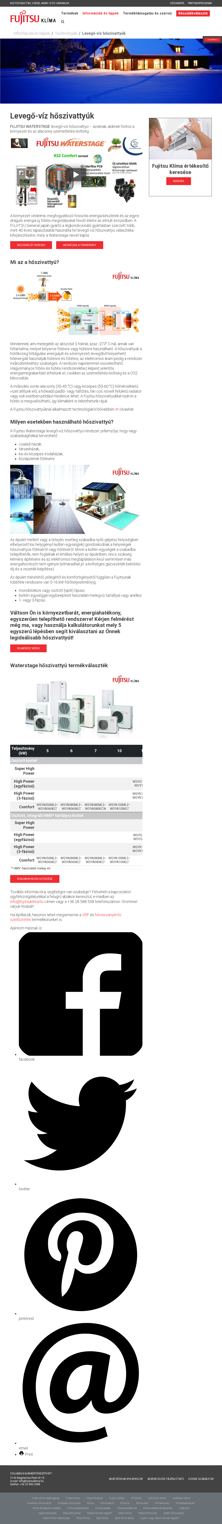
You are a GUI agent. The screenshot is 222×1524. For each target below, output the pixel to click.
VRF (85, 914)
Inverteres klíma (181, 1498)
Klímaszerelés (103, 1508)
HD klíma (136, 1498)
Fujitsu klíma (116, 1498)
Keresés (178, 181)
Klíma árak (142, 1503)
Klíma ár (125, 1503)
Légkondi (184, 1508)
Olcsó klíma (83, 1518)
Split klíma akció (124, 1518)
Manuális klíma (72, 1513)
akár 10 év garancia (55, 3)
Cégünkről (177, 3)
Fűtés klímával (94, 1498)
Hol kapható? (203, 39)
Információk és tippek (101, 13)
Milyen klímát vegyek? (99, 1513)
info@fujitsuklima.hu (27, 901)
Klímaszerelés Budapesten (158, 1508)
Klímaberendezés (185, 1503)
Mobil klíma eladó (174, 1513)
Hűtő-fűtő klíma (157, 1498)
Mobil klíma (125, 1513)
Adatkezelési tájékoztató (165, 1478)
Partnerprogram (200, 3)
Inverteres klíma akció (39, 1503)
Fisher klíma (73, 1498)
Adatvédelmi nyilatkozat (126, 1478)
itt (117, 409)
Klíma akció (107, 1503)
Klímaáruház (162, 1503)
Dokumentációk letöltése (34, 878)
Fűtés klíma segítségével (45, 1498)
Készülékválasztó (193, 13)
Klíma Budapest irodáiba (47, 1508)
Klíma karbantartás (78, 1508)
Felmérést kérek (28, 648)
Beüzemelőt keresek (31, 245)
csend (36, 3)
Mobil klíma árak (147, 1513)
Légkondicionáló (47, 1513)
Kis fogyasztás (20, 3)
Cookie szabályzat (201, 1478)
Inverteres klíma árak (69, 1503)
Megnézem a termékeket (79, 245)
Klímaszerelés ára (127, 1508)
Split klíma (102, 1518)
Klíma (90, 1503)
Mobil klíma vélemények (56, 1518)
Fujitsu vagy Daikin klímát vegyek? (159, 1518)
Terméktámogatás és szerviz (147, 13)
